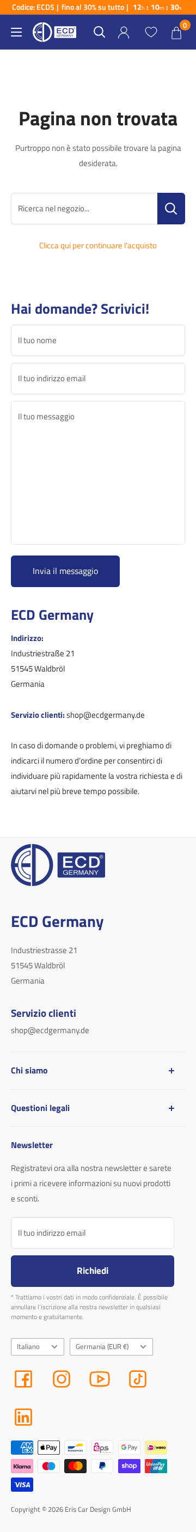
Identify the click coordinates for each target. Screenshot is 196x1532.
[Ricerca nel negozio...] (171, 208)
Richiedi (92, 1270)
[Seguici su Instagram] (61, 1378)
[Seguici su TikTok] (137, 1378)
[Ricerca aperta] (100, 32)
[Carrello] (176, 32)
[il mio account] (123, 32)
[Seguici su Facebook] (23, 1378)
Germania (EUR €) (102, 1346)
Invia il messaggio (65, 570)
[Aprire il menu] (16, 32)
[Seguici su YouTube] (99, 1378)
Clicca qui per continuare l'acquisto (98, 245)
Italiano (28, 1346)
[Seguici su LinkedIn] (23, 1417)
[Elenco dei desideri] (151, 32)
